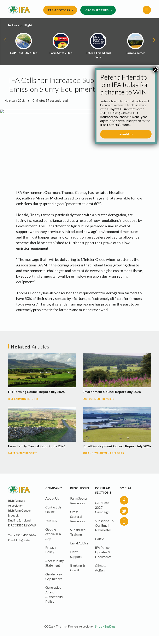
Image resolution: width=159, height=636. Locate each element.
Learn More (126, 134)
